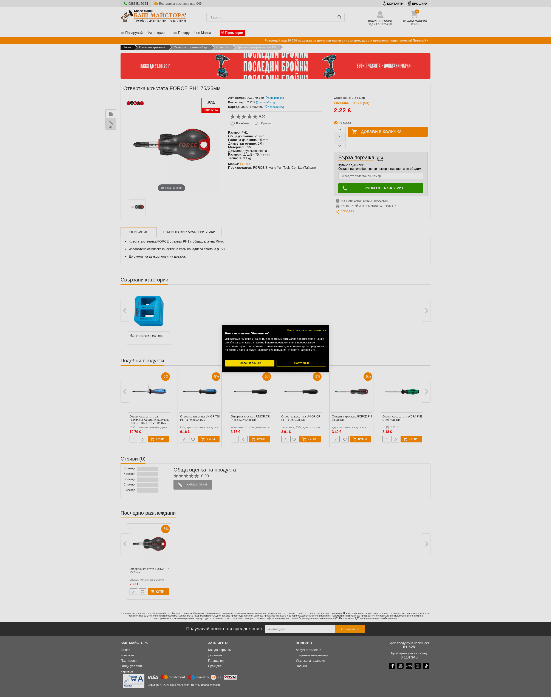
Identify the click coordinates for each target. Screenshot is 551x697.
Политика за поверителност (306, 330)
